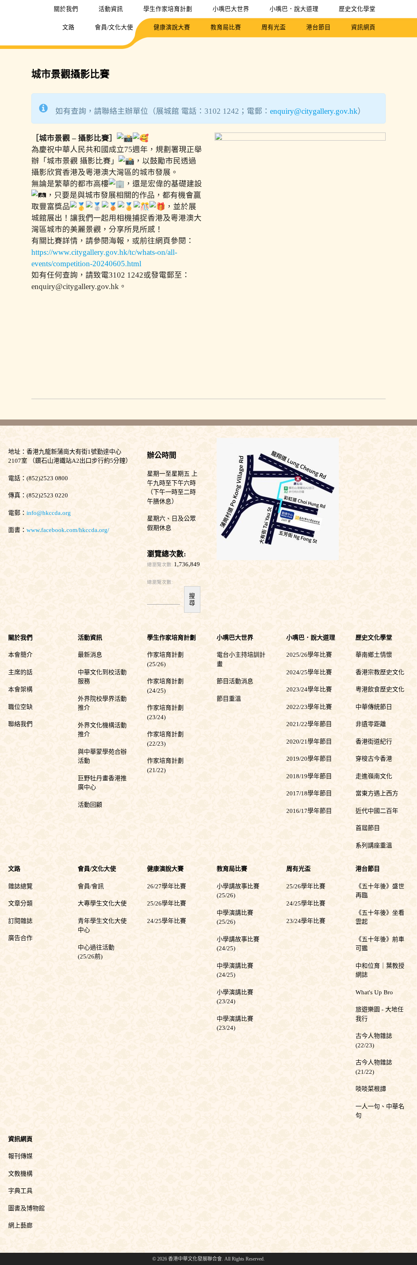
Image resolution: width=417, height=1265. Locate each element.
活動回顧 (90, 804)
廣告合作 (20, 938)
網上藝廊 (20, 1225)
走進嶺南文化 (374, 776)
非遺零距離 (371, 724)
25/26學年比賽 (166, 903)
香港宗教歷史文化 (380, 672)
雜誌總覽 (20, 886)
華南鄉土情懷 (374, 654)
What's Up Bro (374, 992)
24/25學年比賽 (166, 921)
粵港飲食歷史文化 (380, 689)
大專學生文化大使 (102, 903)
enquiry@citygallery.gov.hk (314, 111)
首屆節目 (368, 828)
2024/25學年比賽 (309, 672)
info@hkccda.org (48, 513)
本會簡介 (20, 654)
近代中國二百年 (377, 811)
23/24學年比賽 (305, 921)
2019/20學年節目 (309, 758)
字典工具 (20, 1191)
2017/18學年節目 (309, 793)
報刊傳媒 (20, 1156)
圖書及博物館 (26, 1208)
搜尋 (192, 599)
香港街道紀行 (374, 741)
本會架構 (20, 689)
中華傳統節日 (374, 707)
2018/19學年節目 (309, 776)
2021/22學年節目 (309, 724)
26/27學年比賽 (166, 886)
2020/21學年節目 (309, 741)
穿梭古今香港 (374, 758)
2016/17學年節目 (309, 811)
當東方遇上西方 (377, 793)
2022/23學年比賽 (309, 707)
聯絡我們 (20, 724)
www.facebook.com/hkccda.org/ (67, 530)
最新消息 (90, 654)
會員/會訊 (91, 886)
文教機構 (20, 1173)
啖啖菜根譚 (371, 1089)
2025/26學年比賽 (309, 654)
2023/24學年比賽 (309, 689)
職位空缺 (20, 707)
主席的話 (20, 672)
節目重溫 (229, 698)
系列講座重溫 (374, 845)
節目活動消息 (235, 681)
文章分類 (20, 903)
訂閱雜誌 (20, 921)
